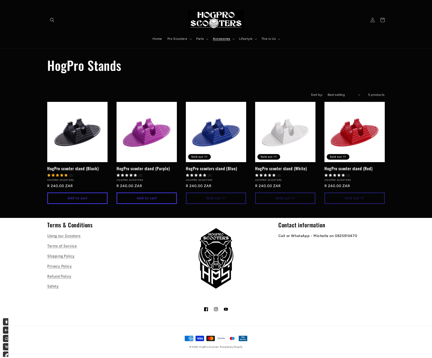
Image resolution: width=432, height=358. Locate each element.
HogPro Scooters (209, 346)
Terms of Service (62, 246)
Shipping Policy (61, 256)
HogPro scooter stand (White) (281, 168)
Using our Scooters (64, 236)
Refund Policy (59, 276)
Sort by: (317, 95)
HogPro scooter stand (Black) (73, 168)
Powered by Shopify (231, 346)
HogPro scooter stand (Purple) (143, 168)
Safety (53, 286)
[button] (52, 20)
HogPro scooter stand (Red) (348, 168)
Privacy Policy (59, 266)
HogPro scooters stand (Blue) (211, 168)
